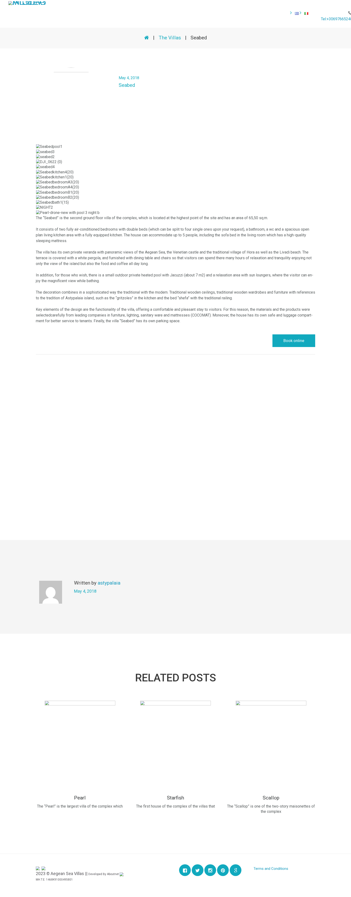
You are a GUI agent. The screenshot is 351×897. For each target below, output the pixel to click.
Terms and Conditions (271, 868)
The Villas (170, 38)
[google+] (235, 870)
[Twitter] (197, 870)
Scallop (271, 798)
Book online (293, 340)
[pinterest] (223, 870)
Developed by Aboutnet (104, 874)
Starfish (175, 798)
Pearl (80, 798)
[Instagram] (210, 870)
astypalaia (109, 583)
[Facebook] (185, 870)
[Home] (146, 38)
